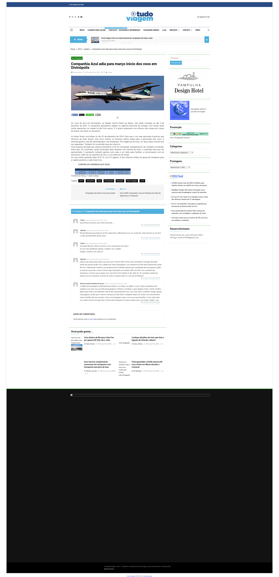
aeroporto (90, 181)
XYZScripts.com (147, 576)
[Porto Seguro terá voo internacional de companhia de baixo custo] (95, 41)
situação (120, 181)
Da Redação (137, 371)
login (91, 319)
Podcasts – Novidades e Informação (124, 30)
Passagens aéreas (151, 30)
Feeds (197, 30)
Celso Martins (77, 72)
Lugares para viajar (97, 29)
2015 (81, 181)
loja (164, 30)
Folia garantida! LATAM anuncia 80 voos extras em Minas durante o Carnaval (147, 364)
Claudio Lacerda (91, 371)
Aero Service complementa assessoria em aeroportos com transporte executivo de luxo (97, 364)
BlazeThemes (109, 569)
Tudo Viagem (132, 181)
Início (82, 30)
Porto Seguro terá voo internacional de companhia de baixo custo (127, 38)
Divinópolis (109, 181)
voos (142, 181)
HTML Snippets (131, 576)
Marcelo (83, 230)
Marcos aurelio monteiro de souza (92, 283)
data (99, 181)
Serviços (173, 30)
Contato (186, 30)
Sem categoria (77, 58)
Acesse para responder (151, 225)
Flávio (82, 220)
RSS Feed (177, 176)
